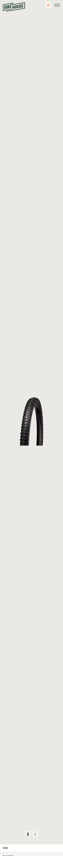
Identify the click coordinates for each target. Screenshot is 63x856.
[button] (48, 5)
